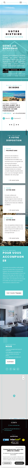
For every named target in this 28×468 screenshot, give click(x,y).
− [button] (23, 378)
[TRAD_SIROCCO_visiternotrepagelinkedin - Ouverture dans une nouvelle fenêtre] (14, 369)
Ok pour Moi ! (19, 463)
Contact (26, 132)
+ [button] (23, 376)
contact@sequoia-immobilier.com (13, 352)
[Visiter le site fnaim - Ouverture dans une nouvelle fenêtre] (23, 440)
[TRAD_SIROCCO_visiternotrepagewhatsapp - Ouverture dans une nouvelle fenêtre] (18, 369)
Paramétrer (7, 463)
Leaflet (11, 418)
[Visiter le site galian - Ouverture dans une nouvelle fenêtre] (15, 442)
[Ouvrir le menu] (21, 2)
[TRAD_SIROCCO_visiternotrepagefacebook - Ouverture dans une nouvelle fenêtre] (7, 369)
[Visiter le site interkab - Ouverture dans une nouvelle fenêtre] (15, 439)
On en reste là (19, 447)
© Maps (15, 418)
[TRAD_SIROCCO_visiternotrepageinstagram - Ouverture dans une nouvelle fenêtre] (10, 369)
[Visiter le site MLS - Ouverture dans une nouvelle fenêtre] (6, 440)
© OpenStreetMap (21, 418)
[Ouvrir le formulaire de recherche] (4, 2)
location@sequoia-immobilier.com (13, 357)
